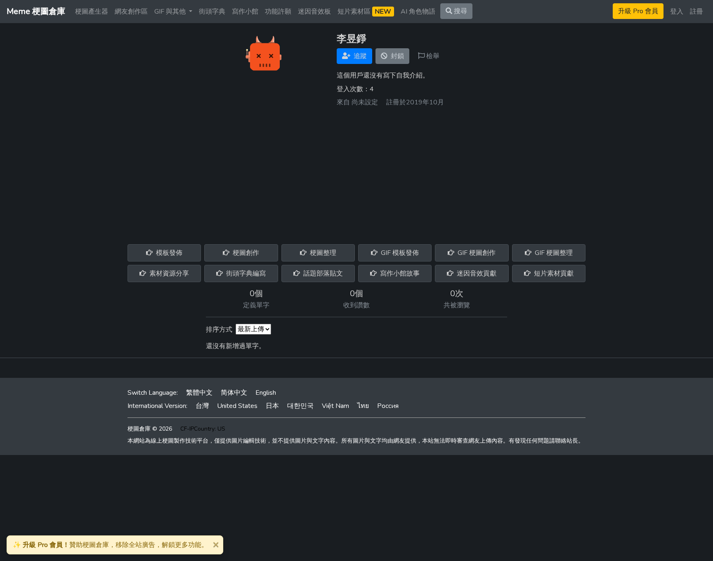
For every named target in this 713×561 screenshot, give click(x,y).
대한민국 (300, 405)
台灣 (202, 405)
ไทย (363, 405)
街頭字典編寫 (245, 273)
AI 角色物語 (418, 11)
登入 (676, 11)
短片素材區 (364, 11)
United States (237, 405)
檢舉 (432, 56)
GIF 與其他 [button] (170, 11)
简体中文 (234, 392)
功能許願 (278, 11)
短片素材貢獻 (553, 273)
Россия (388, 405)
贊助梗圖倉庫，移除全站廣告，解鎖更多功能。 (110, 544)
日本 (272, 405)
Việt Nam (335, 405)
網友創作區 (131, 11)
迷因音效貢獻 (475, 273)
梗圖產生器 (91, 11)
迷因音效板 (314, 11)
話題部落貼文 (322, 273)
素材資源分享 (168, 273)
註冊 (696, 11)
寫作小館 (245, 11)
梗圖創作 (245, 252)
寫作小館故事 (399, 273)
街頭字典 (212, 11)
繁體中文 (199, 392)
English (265, 392)
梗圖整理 (322, 252)
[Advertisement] (356, 172)
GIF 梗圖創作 (476, 252)
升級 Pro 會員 (638, 11)
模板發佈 (168, 252)
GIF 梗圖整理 (553, 252)
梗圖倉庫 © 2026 (149, 429)
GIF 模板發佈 (399, 252)
